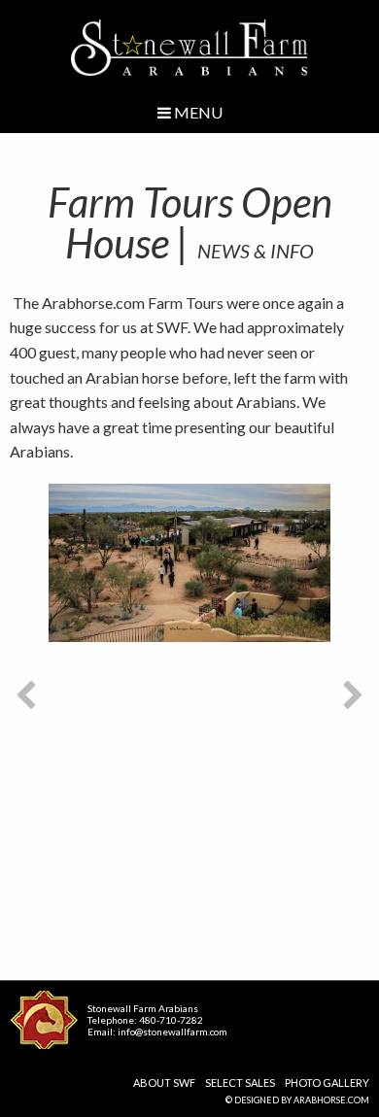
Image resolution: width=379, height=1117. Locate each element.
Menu (197, 112)
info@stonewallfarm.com (172, 1031)
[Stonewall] (190, 47)
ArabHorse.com (331, 1100)
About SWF (164, 1082)
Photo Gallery (327, 1082)
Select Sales (240, 1082)
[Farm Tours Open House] (189, 563)
